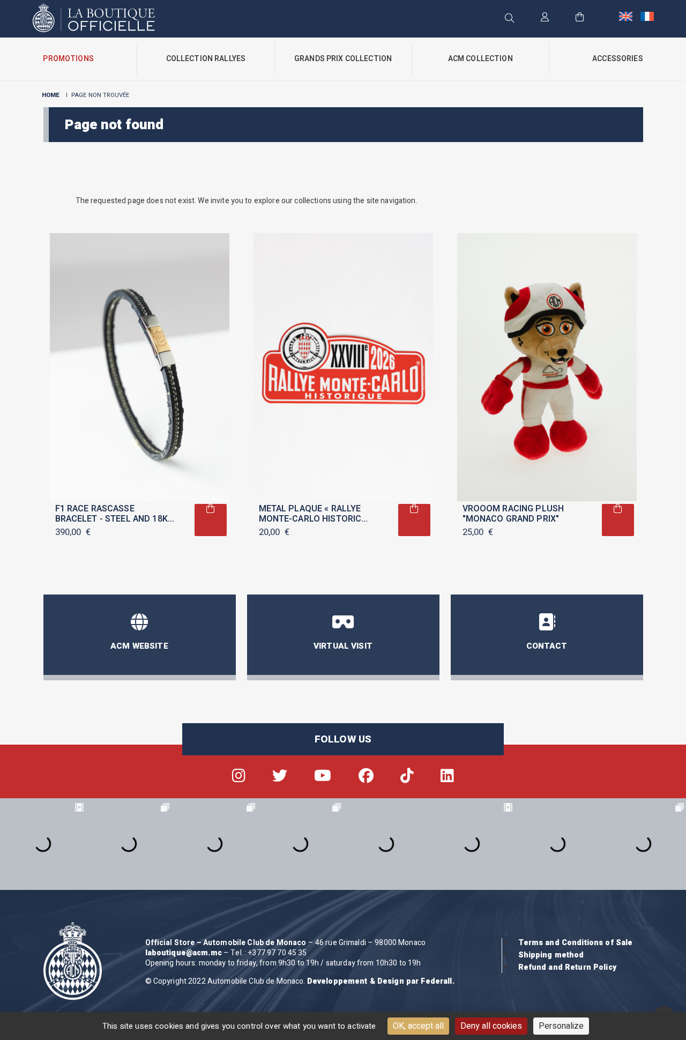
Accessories (617, 58)
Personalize (561, 1026)
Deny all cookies (491, 1026)
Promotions (68, 58)
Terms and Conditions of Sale (575, 942)
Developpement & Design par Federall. (380, 981)
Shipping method (551, 955)
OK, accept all (418, 1026)
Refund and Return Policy (567, 967)
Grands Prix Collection (343, 58)
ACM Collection (480, 58)
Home (51, 95)
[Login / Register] (545, 18)
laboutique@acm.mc (183, 953)
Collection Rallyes (206, 58)
